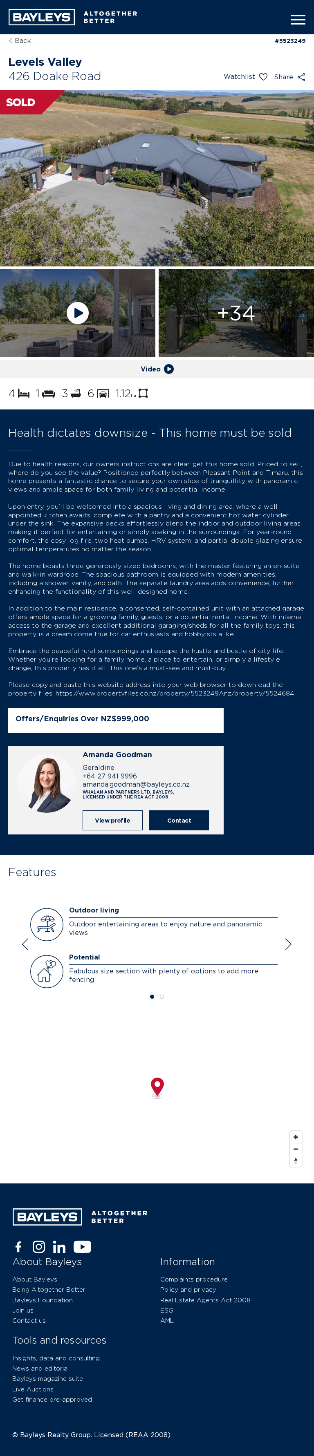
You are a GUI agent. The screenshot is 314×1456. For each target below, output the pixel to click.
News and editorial (40, 1368)
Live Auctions (33, 1389)
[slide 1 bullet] (152, 997)
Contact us (29, 1320)
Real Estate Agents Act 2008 (205, 1300)
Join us (23, 1310)
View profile (112, 820)
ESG (166, 1310)
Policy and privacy (188, 1289)
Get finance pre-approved (52, 1399)
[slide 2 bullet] (162, 997)
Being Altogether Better (48, 1289)
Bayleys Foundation (42, 1300)
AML (167, 1320)
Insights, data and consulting (56, 1358)
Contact (179, 820)
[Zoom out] (296, 1149)
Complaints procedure (194, 1279)
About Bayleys (34, 1279)
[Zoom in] (296, 1137)
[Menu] (295, 19)
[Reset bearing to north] (296, 1161)
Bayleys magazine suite (47, 1378)
